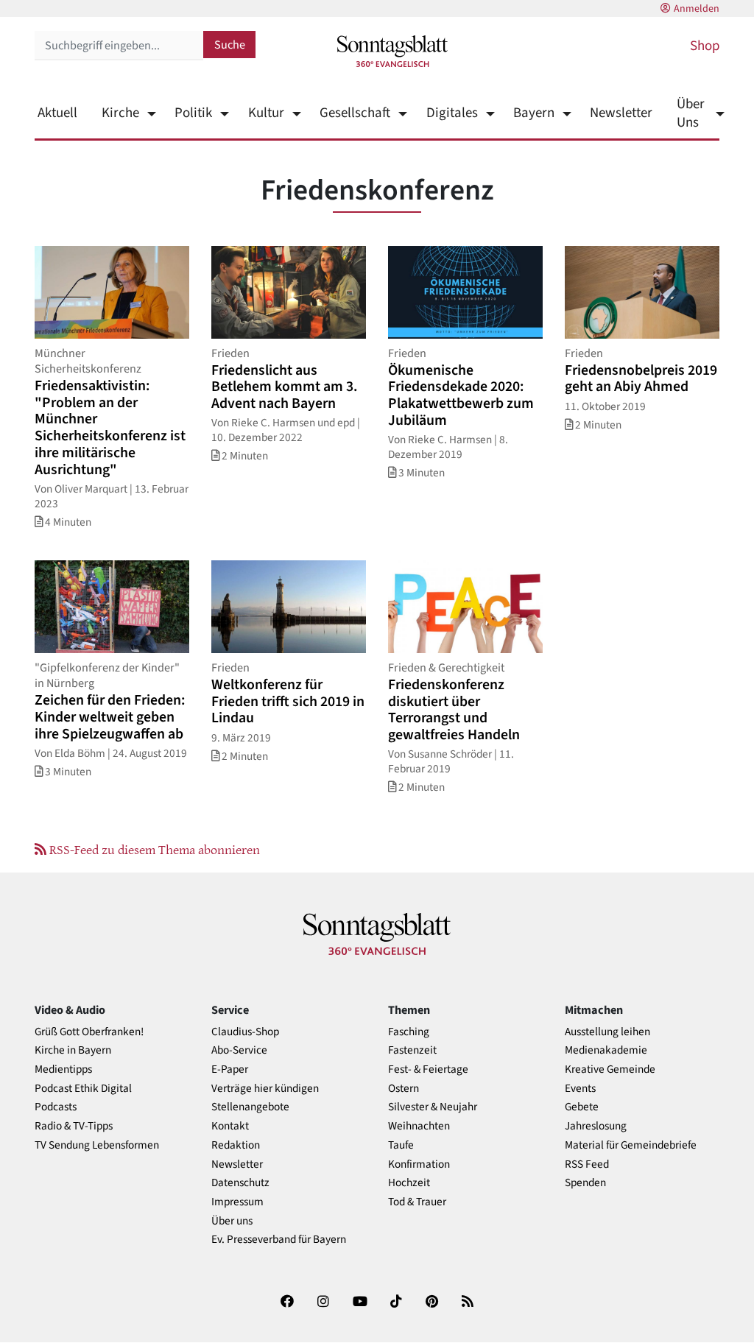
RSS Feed (587, 1164)
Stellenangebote (250, 1107)
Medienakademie (606, 1050)
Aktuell (57, 113)
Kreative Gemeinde (610, 1069)
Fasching (408, 1032)
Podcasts (56, 1107)
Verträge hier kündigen (265, 1088)
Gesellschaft (355, 113)
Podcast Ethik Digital (83, 1088)
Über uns (232, 1221)
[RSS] (467, 1304)
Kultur (265, 113)
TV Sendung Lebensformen (97, 1145)
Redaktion (235, 1145)
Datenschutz (240, 1183)
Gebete (582, 1107)
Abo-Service (239, 1050)
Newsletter (621, 113)
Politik (193, 113)
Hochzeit (409, 1183)
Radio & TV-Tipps (74, 1126)
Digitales (451, 113)
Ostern (403, 1088)
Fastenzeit (412, 1050)
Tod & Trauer (417, 1202)
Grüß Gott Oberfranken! (89, 1032)
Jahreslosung (596, 1126)
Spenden (585, 1183)
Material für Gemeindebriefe (631, 1145)
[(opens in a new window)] (287, 1304)
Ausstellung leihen (607, 1032)
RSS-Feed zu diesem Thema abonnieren (153, 849)
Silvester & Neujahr (432, 1107)
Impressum (237, 1202)
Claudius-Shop (245, 1032)
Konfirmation (419, 1164)
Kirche (120, 113)
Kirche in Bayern (73, 1050)
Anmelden (696, 8)
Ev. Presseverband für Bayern (278, 1239)
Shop (704, 46)
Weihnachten (419, 1126)
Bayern (533, 113)
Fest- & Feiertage (428, 1069)
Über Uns (691, 113)
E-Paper (229, 1069)
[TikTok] (396, 1304)
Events (580, 1088)
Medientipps (63, 1069)
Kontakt (230, 1126)
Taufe (401, 1145)
